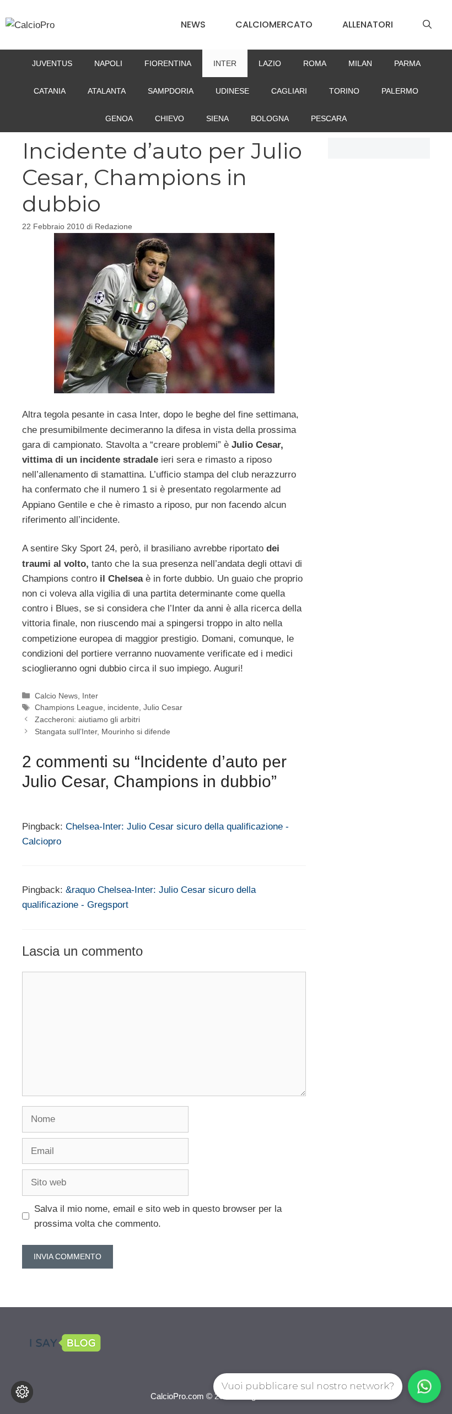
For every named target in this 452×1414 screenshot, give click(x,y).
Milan (360, 63)
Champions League (69, 707)
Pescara (329, 118)
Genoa (119, 118)
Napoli (108, 63)
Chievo (169, 118)
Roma (314, 63)
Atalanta (107, 90)
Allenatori (367, 24)
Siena (217, 118)
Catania (50, 90)
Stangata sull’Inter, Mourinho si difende (102, 731)
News (193, 24)
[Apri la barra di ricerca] (427, 25)
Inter (224, 63)
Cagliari (289, 90)
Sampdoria (170, 90)
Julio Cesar (162, 707)
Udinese (232, 90)
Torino (344, 90)
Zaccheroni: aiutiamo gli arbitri (87, 719)
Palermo (399, 90)
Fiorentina (167, 63)
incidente (123, 707)
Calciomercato (274, 24)
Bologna (270, 118)
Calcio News (56, 695)
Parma (407, 63)
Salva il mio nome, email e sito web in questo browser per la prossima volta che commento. (158, 1216)
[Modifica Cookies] (22, 1392)
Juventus (52, 63)
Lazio (270, 63)
